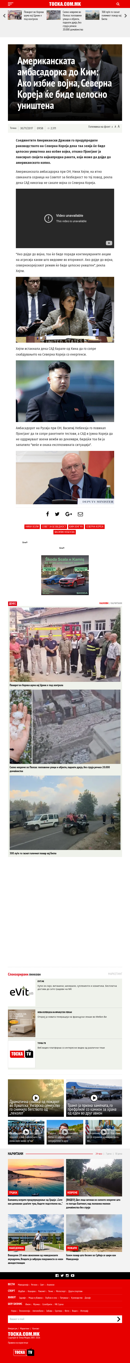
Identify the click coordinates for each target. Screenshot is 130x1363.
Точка (13, 128)
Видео (75, 1310)
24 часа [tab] (99, 1153)
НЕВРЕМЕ (72, 1192)
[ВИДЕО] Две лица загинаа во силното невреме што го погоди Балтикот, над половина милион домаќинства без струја (93, 1203)
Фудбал (21, 1291)
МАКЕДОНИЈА (16, 1248)
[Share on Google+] (69, 514)
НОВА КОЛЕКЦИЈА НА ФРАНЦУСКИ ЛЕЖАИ (55, 1012)
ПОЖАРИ (72, 1248)
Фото (67, 1310)
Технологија (24, 1310)
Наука (13, 1310)
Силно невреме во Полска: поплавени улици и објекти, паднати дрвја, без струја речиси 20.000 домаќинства (73, 20)
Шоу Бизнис (15, 1304)
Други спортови (75, 1291)
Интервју (84, 1310)
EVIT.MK (41, 981)
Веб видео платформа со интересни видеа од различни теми (71, 1047)
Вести (11, 1284)
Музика (36, 1304)
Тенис (50, 1291)
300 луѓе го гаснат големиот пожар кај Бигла (111, 15)
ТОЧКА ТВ (42, 1043)
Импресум (12, 1328)
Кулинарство (77, 1297)
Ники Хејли (32, 526)
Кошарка (32, 1291)
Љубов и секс (51, 1297)
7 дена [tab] (108, 1153)
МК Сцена (59, 1304)
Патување (64, 1297)
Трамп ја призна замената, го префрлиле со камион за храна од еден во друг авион (92, 1109)
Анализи (50, 1284)
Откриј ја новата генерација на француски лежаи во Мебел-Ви (72, 1016)
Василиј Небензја (65, 532)
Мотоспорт (61, 1291)
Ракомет (42, 1291)
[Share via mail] (80, 514)
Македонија (23, 1284)
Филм (27, 1304)
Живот (12, 1297)
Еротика (58, 1310)
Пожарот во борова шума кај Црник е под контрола (34, 15)
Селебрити (47, 1304)
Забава (49, 1310)
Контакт (35, 1328)
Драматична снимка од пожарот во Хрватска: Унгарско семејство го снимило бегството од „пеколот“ (35, 1107)
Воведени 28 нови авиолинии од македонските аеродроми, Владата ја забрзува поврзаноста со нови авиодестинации (35, 1259)
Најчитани (15, 1154)
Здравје (22, 1297)
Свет (42, 1284)
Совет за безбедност (54, 526)
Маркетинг (24, 1328)
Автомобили (37, 1310)
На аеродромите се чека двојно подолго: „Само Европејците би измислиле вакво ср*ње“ (25, 1137)
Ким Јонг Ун (76, 526)
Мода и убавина (35, 1297)
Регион (34, 1284)
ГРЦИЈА (13, 1192)
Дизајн (88, 1297)
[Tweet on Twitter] (57, 514)
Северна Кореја (95, 526)
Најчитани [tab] (116, 603)
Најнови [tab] (103, 603)
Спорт (11, 1291)
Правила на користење (18, 1342)
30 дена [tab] (118, 1153)
